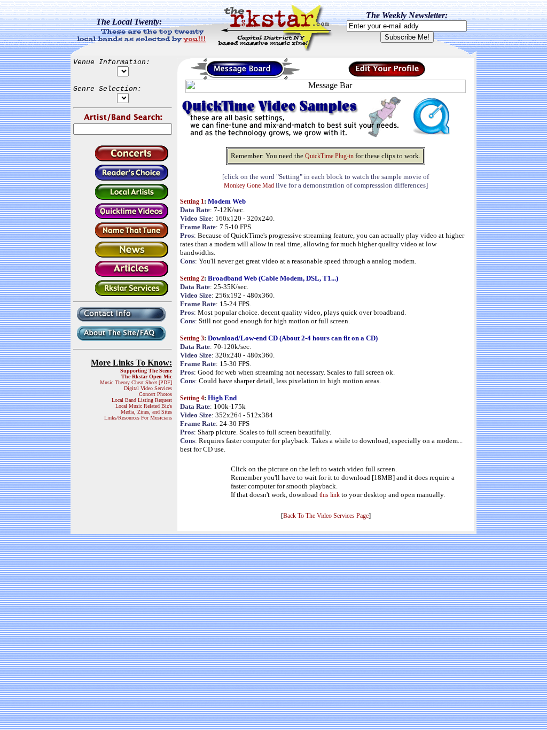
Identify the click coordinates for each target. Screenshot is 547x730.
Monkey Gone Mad (249, 185)
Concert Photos (155, 394)
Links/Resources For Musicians (138, 418)
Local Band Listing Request (142, 400)
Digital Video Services (148, 388)
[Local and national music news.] (122, 255)
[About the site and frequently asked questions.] (122, 341)
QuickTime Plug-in (329, 156)
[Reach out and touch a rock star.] (122, 322)
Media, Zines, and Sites (146, 412)
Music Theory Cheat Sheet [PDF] (136, 382)
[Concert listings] (122, 159)
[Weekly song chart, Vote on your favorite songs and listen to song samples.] (122, 178)
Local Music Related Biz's (143, 406)
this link (329, 495)
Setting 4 (192, 398)
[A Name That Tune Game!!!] (122, 236)
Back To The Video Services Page (326, 515)
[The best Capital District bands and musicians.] (122, 198)
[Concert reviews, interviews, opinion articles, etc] (122, 274)
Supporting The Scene (146, 371)
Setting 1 (192, 201)
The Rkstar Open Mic (146, 376)
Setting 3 (192, 338)
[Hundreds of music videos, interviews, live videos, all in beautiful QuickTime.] (122, 217)
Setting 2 (192, 278)
